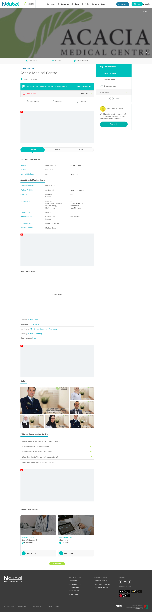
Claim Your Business (102, 584)
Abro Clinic (63, 540)
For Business (122, 4)
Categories (64, 4)
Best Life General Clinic (31, 540)
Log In (147, 4)
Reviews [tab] (57, 150)
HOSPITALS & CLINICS (28, 538)
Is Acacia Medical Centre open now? (35, 446)
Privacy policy (22, 606)
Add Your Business (101, 587)
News (76, 4)
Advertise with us (100, 580)
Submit (114, 124)
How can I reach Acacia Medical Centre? (37, 451)
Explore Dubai (99, 4)
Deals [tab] (81, 150)
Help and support (53, 606)
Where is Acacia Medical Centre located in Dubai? (41, 441)
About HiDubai (74, 590)
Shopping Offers (75, 584)
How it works (74, 594)
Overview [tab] (32, 150)
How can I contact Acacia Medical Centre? (38, 462)
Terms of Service (37, 606)
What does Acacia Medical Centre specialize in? (40, 457)
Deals (86, 4)
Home (52, 4)
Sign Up (137, 4)
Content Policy (9, 606)
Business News (74, 587)
